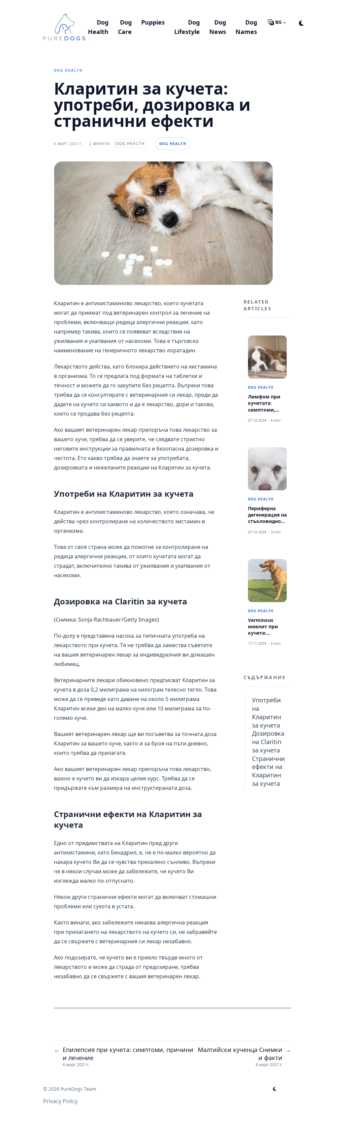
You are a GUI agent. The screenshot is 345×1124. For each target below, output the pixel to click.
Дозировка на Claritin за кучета (268, 741)
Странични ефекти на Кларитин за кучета (268, 770)
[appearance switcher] (301, 22)
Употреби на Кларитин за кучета (266, 712)
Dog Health (68, 70)
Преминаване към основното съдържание (112, 6)
